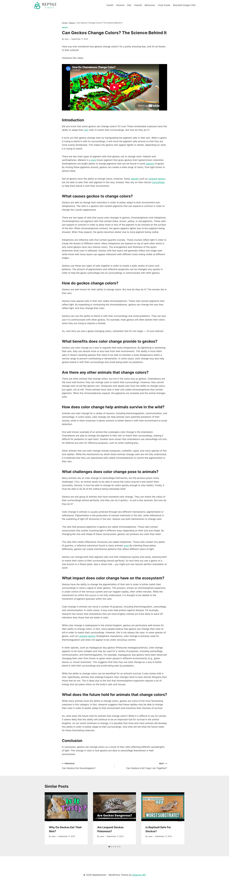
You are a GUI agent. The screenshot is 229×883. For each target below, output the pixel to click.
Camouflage (158, 182)
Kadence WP (139, 875)
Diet (129, 5)
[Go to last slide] (49, 818)
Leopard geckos (156, 178)
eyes (126, 545)
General (120, 5)
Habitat (138, 5)
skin (86, 130)
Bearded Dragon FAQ (184, 5)
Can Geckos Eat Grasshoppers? (79, 765)
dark (93, 160)
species (150, 163)
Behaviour (150, 5)
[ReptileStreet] (45, 5)
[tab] (109, 846)
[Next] (180, 818)
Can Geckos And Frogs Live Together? (146, 765)
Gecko (65, 28)
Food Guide (164, 5)
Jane (67, 39)
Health (109, 5)
